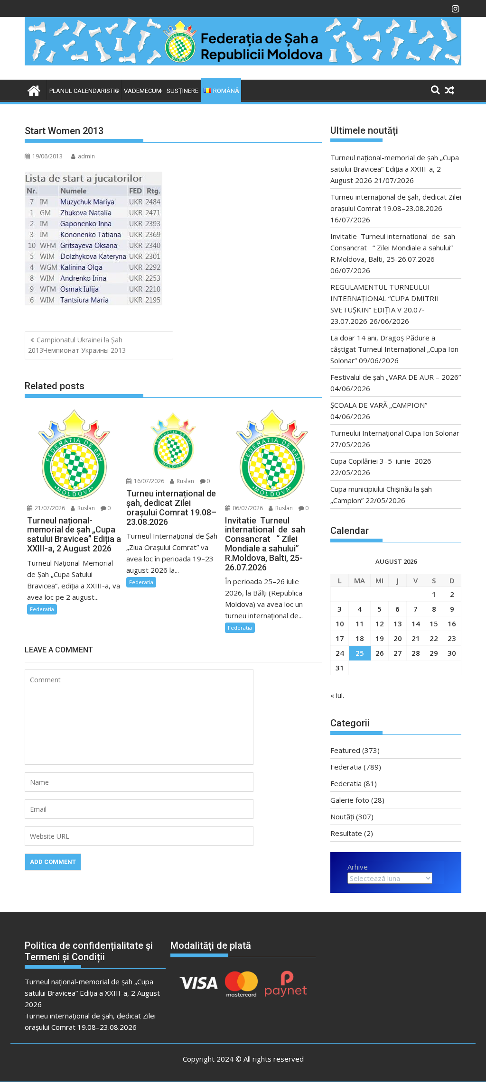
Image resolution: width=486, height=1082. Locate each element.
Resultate (346, 833)
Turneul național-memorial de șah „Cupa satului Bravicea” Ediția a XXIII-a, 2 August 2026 (394, 169)
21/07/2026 (49, 508)
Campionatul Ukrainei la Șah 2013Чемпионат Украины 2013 (77, 345)
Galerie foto (349, 800)
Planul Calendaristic (84, 90)
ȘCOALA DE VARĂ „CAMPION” (380, 405)
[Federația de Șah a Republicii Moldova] (243, 62)
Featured (345, 750)
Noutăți (342, 816)
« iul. (337, 695)
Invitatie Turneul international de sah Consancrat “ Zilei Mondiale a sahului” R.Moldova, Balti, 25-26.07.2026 (395, 247)
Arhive (357, 866)
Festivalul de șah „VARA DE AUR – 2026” (395, 377)
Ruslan (85, 508)
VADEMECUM (142, 90)
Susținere (182, 90)
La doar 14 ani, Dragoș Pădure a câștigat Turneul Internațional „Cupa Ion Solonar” (394, 349)
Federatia (42, 609)
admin (86, 156)
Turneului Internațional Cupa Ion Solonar (394, 433)
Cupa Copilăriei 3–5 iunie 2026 (380, 461)
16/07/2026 (148, 481)
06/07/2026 (247, 508)
